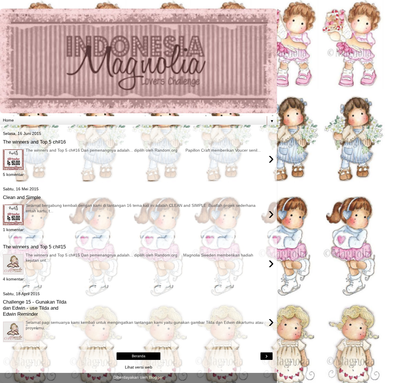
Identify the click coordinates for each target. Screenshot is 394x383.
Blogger (156, 377)
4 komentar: (14, 279)
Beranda (138, 356)
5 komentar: (14, 174)
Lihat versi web (138, 367)
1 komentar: (14, 229)
